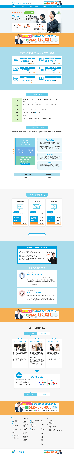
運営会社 (51, 427)
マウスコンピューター (44, 425)
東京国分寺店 (25, 424)
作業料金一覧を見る (25, 163)
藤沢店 (24, 433)
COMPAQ (42, 441)
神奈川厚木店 (25, 429)
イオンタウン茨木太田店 (35, 421)
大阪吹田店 (25, 439)
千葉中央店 (25, 428)
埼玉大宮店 (25, 426)
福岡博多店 (33, 430)
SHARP (42, 428)
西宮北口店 (33, 429)
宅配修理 (44, 6)
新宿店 (24, 425)
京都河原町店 (33, 425)
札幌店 (24, 421)
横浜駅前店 (25, 432)
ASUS (42, 437)
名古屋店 (24, 435)
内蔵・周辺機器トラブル (17, 426)
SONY (42, 426)
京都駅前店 (33, 424)
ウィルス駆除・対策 (16, 427)
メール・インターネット (17, 423)
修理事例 (59, 6)
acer (41, 430)
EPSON (42, 433)
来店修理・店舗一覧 (29, 6)
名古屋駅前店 (25, 436)
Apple (42, 444)
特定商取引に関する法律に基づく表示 (55, 431)
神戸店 (32, 426)
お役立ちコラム (52, 425)
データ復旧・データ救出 (17, 430)
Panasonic (42, 429)
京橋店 (32, 422)
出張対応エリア (16, 438)
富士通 (42, 436)
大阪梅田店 (25, 440)
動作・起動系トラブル (17, 420)
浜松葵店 (24, 437)
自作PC (42, 443)
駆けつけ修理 (37, 6)
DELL (41, 420)
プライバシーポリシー (53, 429)
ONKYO (42, 440)
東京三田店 (25, 422)
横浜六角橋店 (25, 430)
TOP (13, 417)
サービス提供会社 (52, 426)
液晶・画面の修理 (16, 421)
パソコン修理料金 (16, 433)
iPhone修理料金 (16, 435)
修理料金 (22, 6)
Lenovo (42, 422)
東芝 (41, 435)
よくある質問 (51, 6)
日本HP (42, 421)
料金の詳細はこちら (37, 235)
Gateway (42, 439)
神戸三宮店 (33, 428)
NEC (41, 432)
